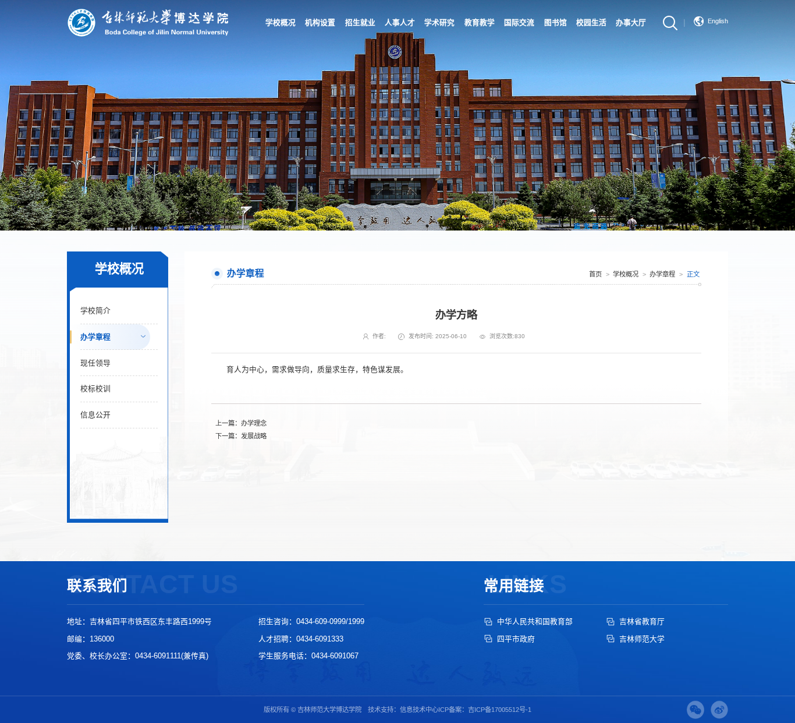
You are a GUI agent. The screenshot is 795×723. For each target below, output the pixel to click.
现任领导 (95, 363)
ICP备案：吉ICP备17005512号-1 (484, 709)
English (718, 20)
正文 (693, 274)
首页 (595, 274)
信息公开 (95, 414)
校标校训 (95, 388)
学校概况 (625, 274)
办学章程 (95, 336)
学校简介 (95, 310)
